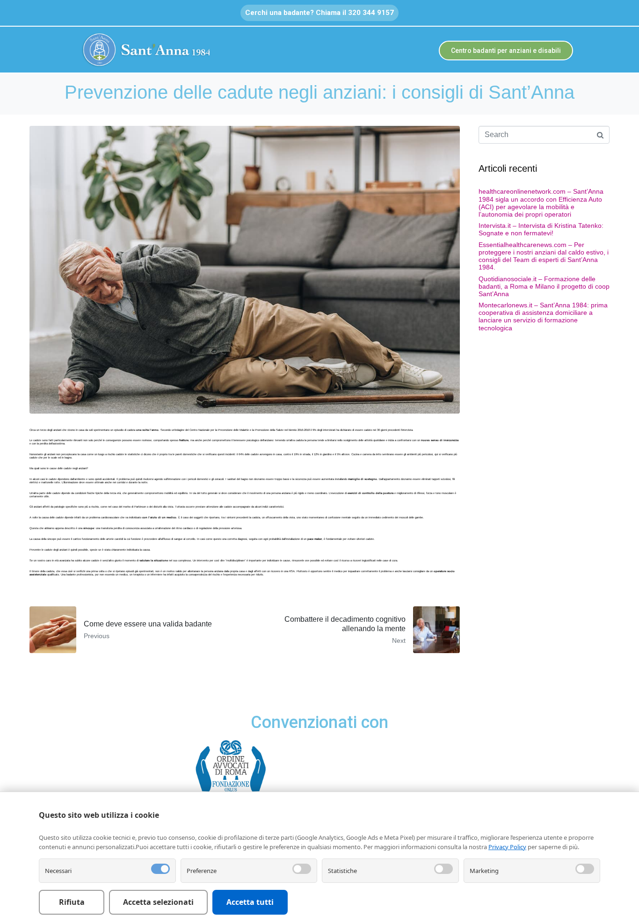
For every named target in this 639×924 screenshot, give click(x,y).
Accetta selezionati (158, 902)
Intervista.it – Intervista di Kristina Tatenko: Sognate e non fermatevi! (541, 229)
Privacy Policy (507, 847)
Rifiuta (72, 902)
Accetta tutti (250, 902)
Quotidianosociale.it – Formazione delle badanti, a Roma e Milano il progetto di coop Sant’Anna (544, 286)
